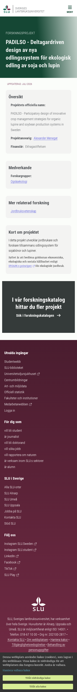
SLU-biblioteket (13, 368)
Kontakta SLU (12, 517)
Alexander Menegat (45, 138)
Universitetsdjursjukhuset (20, 374)
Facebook (10, 562)
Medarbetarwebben (16, 404)
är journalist (11, 436)
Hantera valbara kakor (16, 670)
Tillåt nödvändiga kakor (37, 678)
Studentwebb (12, 361)
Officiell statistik (14, 392)
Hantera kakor (59, 640)
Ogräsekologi (19, 181)
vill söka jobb (12, 449)
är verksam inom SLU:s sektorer (24, 461)
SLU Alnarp (11, 493)
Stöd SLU (10, 523)
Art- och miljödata (15, 386)
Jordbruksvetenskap (23, 211)
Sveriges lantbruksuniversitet (29, 10)
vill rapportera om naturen (20, 455)
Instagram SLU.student (18, 550)
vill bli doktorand (14, 443)
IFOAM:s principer (20, 265)
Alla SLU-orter (12, 487)
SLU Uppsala (12, 505)
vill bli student (13, 430)
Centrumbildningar (16, 380)
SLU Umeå (10, 499)
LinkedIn (9, 556)
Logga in (9, 410)
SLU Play (9, 575)
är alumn (9, 467)
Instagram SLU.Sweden (18, 544)
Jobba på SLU (12, 511)
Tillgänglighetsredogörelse (29, 645)
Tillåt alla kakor (38, 686)
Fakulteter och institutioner (21, 398)
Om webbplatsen (37, 640)
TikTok (8, 568)
